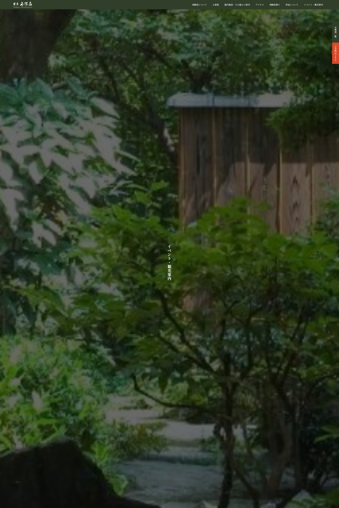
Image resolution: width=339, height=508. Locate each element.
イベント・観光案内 (313, 4)
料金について (292, 4)
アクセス (259, 4)
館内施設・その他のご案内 (237, 4)
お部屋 (216, 4)
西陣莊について (199, 4)
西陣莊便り (274, 4)
